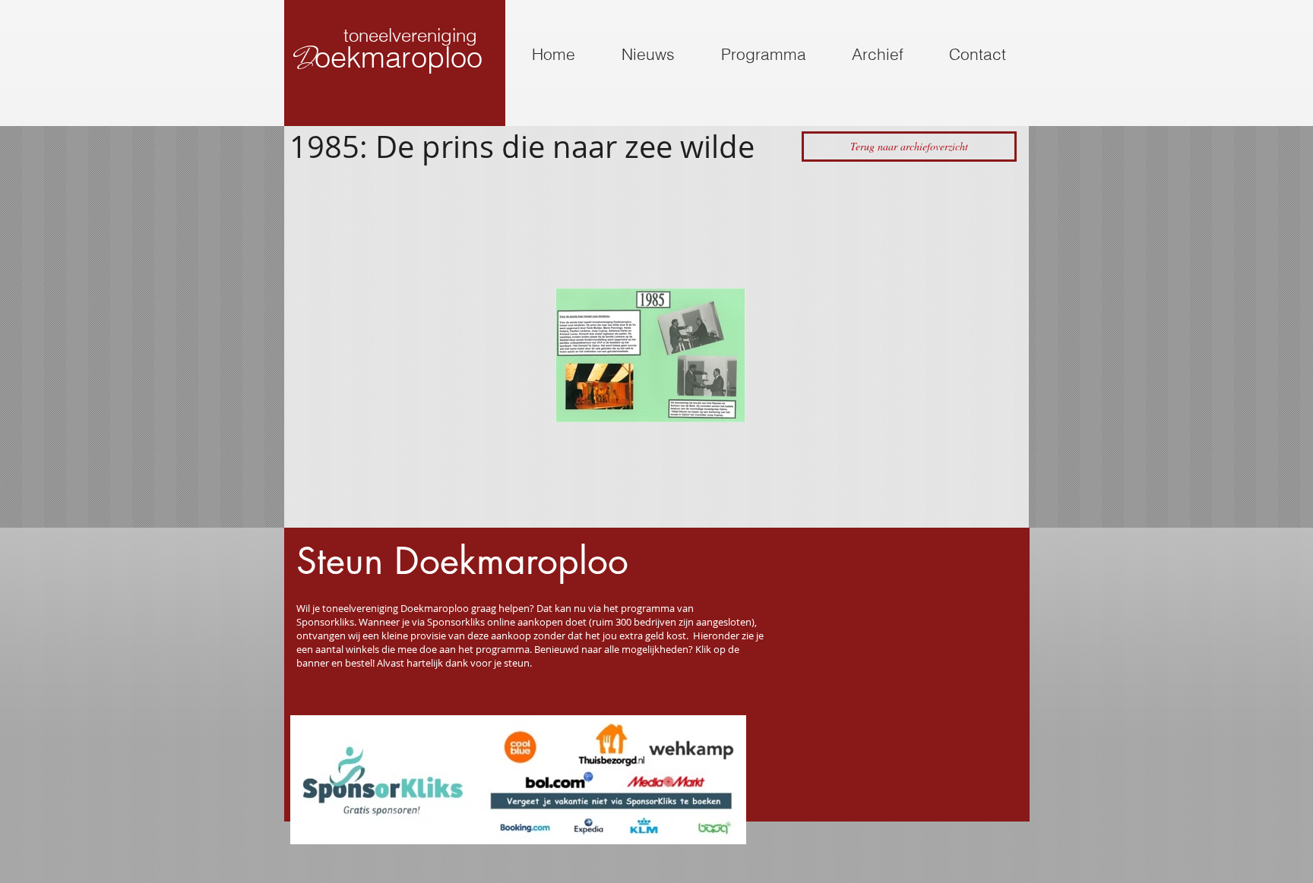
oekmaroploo (398, 57)
